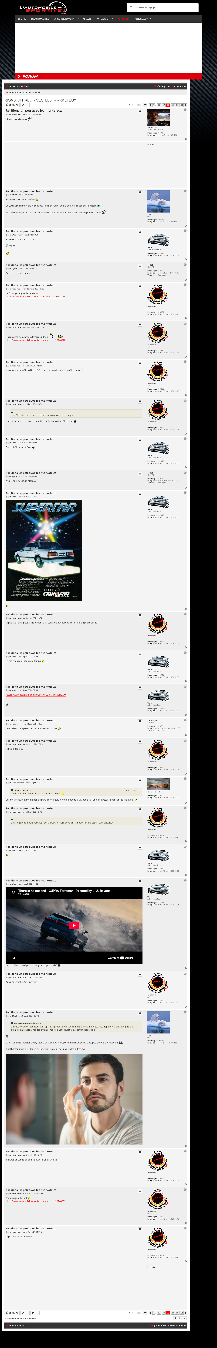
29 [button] (173, 105)
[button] (145, 105)
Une (23, 18)
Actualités (41, 18)
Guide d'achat (66, 18)
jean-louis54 (153, 792)
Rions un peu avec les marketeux (40, 100)
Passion (104, 18)
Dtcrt (150, 214)
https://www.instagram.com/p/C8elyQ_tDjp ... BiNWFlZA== (36, 694)
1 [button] (153, 105)
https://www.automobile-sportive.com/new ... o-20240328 (35, 340)
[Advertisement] (108, 48)
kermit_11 (152, 720)
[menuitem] (26, 86)
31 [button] (182, 105)
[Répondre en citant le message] (140, 111)
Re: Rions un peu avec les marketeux (34, 110)
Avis (88, 18)
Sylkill (150, 265)
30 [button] (177, 105)
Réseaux (142, 18)
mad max (151, 306)
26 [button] (159, 105)
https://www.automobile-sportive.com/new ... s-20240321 (35, 296)
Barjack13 (151, 127)
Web (149, 247)
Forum (124, 18)
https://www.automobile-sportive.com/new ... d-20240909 (35, 1201)
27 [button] (164, 105)
